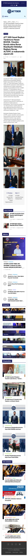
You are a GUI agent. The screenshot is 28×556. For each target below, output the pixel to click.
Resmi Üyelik (15, 552)
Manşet (14, 496)
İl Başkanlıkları (8, 375)
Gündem (6, 33)
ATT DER (6, 56)
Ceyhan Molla (8, 552)
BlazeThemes (17, 550)
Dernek (14, 478)
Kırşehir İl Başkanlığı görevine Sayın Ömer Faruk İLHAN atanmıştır (13, 457)
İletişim (21, 552)
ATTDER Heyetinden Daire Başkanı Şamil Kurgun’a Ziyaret (11, 3)
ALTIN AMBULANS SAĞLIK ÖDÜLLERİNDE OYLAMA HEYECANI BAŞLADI (12, 521)
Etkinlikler (10, 261)
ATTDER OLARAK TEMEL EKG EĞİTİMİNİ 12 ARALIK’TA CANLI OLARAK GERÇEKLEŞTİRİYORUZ (13, 265)
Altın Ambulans (8, 478)
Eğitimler (6, 261)
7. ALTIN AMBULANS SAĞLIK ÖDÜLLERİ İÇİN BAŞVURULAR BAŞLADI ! (13, 537)
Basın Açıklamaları (16, 534)
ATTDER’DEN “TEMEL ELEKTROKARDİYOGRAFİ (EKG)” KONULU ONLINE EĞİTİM (15, 301)
